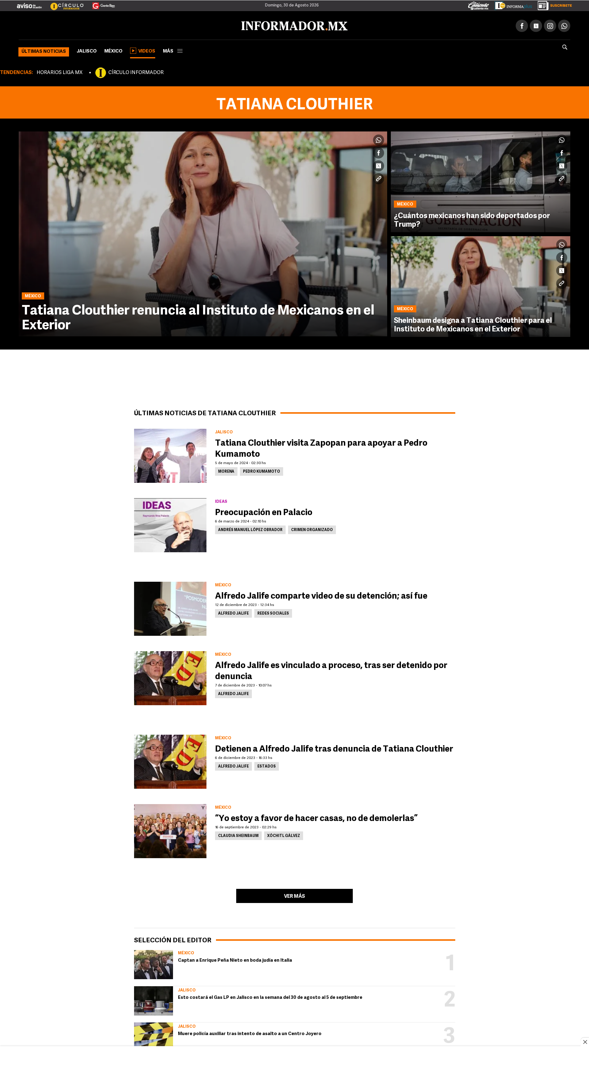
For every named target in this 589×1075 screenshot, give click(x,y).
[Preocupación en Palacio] (170, 524)
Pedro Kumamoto (261, 470)
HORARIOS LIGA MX (60, 71)
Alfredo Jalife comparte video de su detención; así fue (321, 595)
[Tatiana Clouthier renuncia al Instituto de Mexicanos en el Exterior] (203, 232)
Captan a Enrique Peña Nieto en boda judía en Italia (235, 959)
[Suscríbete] (552, 4)
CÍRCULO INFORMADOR (136, 71)
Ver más (294, 895)
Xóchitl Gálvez (283, 835)
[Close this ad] (584, 1042)
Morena (226, 470)
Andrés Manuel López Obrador (250, 529)
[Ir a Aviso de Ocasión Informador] (29, 3)
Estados (266, 765)
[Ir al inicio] (91, 24)
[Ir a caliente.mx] (478, 4)
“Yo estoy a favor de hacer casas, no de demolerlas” (316, 817)
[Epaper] (511, 4)
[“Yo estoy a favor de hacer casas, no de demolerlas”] (170, 830)
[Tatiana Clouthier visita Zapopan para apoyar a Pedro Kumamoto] (170, 455)
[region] (294, 1061)
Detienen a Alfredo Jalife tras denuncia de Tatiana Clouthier (334, 748)
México (113, 50)
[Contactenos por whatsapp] (564, 24)
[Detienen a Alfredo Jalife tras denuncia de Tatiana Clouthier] (170, 760)
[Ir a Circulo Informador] (63, 3)
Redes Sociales (273, 612)
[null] (153, 963)
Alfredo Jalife (233, 612)
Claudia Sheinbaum (238, 835)
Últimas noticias (43, 50)
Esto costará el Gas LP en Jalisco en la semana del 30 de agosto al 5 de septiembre (270, 996)
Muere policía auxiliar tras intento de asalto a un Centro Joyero (249, 1032)
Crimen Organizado (312, 529)
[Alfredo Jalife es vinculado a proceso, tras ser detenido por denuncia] (170, 677)
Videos (146, 50)
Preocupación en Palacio (263, 511)
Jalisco (87, 50)
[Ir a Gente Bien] (100, 3)
